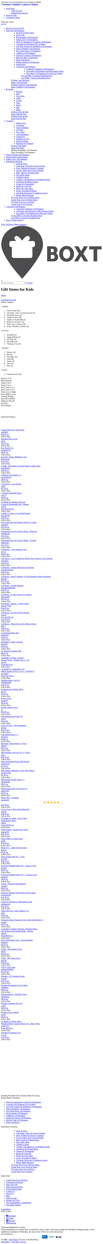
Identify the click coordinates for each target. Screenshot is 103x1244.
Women (19, 92)
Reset (30, 283)
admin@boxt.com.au (19, 13)
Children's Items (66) (14, 317)
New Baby (20, 96)
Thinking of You (22, 139)
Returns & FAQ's (13, 1200)
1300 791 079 (16, 11)
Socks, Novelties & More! (26, 191)
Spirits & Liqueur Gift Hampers (28, 55)
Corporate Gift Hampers (25, 67)
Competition (6, 1209)
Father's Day (21, 123)
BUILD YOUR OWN (15, 28)
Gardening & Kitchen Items (27, 182)
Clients (19, 101)
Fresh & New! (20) (13, 311)
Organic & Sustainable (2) (16, 320)
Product (4, 370)
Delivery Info (11, 15)
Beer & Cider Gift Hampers (27, 58)
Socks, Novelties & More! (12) (18, 326)
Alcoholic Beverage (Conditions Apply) (32, 193)
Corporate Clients (13, 18)
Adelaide (11, 4)
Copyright (15, 1242)
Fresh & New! (22, 164)
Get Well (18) (11, 339)
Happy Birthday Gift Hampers (28, 49)
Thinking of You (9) (13, 344)
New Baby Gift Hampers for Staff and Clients (44, 73)
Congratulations (22, 134)
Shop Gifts (20, 35)
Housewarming (22, 141)
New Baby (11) (12, 357)
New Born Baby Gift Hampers (28, 51)
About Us (10, 1194)
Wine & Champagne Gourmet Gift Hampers (33, 42)
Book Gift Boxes (23, 60)
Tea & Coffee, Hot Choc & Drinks (30, 170)
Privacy (23, 1242)
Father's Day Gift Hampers (26, 40)
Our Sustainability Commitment (18, 1203)
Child (18, 98)
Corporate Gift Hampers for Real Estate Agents (45, 71)
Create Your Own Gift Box (17, 1180)
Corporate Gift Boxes (14, 1182)
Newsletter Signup (13, 1205)
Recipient (10, 89)
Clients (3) (10, 361)
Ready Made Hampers (25, 195)
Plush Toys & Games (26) (16, 324)
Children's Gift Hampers (25, 53)
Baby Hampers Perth (14, 1187)
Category (5, 306)
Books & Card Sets (23, 186)
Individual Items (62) (14, 374)
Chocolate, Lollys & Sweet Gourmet (30, 166)
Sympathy (20, 125)
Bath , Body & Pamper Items (27, 173)
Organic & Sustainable (25, 184)
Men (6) (9, 355)
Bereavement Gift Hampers (27, 37)
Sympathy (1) (12, 335)
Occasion (9, 121)
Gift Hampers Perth (13, 1189)
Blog (8, 1196)
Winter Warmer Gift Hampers (27, 62)
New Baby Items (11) (14, 315)
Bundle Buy (21, 64)
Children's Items (22, 177)
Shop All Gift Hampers (15, 31)
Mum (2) (10, 366)
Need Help (10, 9)
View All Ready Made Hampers (14, 224)
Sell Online (13, 1239)
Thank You (20, 137)
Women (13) (11, 352)
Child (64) (10, 359)
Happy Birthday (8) (13, 337)
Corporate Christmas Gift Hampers (40, 69)
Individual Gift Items (14, 161)
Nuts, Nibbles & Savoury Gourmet (30, 168)
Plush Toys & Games (24, 189)
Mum (18, 110)
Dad (17, 107)
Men (18, 94)
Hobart (30, 4)
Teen (18, 103)
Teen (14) (10, 364)
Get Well (19, 130)
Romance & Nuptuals (24, 143)
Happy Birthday (22, 128)
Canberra (21, 4)
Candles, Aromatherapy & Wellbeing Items (33, 180)
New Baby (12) (12, 342)
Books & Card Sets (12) (15, 322)
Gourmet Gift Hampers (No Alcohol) (30, 44)
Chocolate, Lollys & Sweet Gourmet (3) (21, 313)
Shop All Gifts (11, 1185)
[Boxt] (51, 278)
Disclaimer (5, 1242)
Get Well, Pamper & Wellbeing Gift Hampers (34, 46)
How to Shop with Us (14, 220)
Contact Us (10, 1191)
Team (18, 105)
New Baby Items (23, 175)
